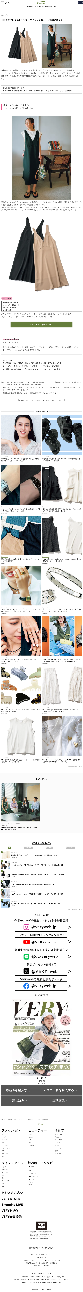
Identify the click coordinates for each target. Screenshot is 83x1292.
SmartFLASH (25, 1279)
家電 (3, 1186)
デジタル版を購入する (58, 1090)
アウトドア (5, 1172)
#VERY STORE (46, 400)
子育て (59, 1130)
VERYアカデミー (33, 1176)
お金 (3, 1183)
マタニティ (5, 1153)
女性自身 (16, 1279)
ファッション (4, 14)
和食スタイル (60, 1277)
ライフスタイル (12, 1163)
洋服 (15, 1119)
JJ (19, 1277)
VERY (32, 1277)
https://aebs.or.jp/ (44, 1238)
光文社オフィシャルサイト (41, 1265)
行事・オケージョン (7, 1148)
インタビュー (32, 1173)
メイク (30, 1134)
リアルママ (58, 1153)
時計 (3, 1156)
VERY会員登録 (12, 1216)
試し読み (18, 1100)
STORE (49, 1254)
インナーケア (32, 1145)
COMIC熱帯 (35, 1279)
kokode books (46, 1282)
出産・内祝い (59, 1140)
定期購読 (58, 1100)
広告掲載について (31, 1263)
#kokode (21, 400)
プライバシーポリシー (43, 1260)
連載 (30, 1171)
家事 (3, 1178)
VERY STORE (11, 1199)
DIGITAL (42, 1254)
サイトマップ (56, 1260)
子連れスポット (59, 1137)
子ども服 (57, 1142)
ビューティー (37, 1130)
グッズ (57, 1145)
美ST (48, 1277)
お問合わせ (53, 1263)
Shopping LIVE (12, 1204)
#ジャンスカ (29, 400)
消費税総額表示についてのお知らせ (41, 1248)
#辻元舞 (37, 400)
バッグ (4, 1137)
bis (53, 1277)
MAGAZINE (34, 1254)
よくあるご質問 (43, 1263)
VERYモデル (32, 1179)
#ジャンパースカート (58, 400)
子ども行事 (58, 1148)
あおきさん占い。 (14, 1193)
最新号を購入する (18, 1090)
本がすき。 (65, 1279)
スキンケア (32, 1137)
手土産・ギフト (6, 1181)
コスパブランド (6, 1145)
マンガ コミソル (55, 1279)
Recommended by (72, 766)
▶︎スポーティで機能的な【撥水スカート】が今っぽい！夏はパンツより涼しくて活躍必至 (37, 90)
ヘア (30, 1140)
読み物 (30, 1184)
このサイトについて (29, 1260)
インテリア (5, 1169)
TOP (2, 1119)
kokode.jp (25, 1282)
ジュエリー (5, 1140)
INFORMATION (41, 1257)
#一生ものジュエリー (32, 6)
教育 (56, 1151)
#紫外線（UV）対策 (50, 6)
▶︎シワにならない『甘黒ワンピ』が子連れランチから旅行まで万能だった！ (32, 363)
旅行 (3, 1175)
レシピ (4, 1167)
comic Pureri (45, 1279)
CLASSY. (25, 1277)
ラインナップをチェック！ (41, 324)
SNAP (3, 1151)
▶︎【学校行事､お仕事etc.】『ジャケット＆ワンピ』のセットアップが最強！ (32, 369)
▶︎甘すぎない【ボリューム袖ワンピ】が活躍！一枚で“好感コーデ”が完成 (31, 366)
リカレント (32, 1182)
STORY (38, 1277)
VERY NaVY (10, 1210)
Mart (43, 1277)
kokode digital (57, 1282)
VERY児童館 (58, 1134)
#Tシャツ (41, 6)
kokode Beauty (34, 1282)
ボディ (30, 1142)
